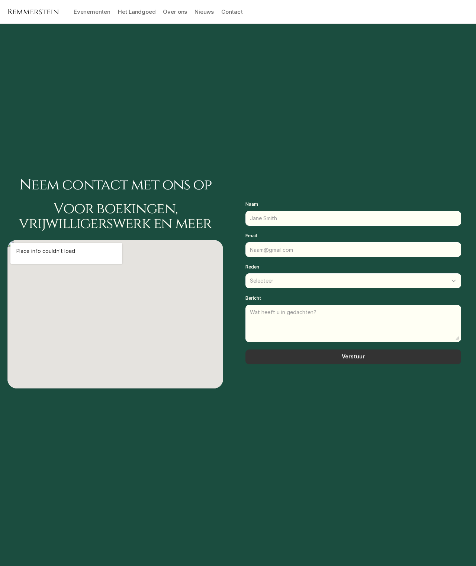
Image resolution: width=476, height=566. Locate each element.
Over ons (175, 11)
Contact (232, 11)
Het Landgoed (137, 11)
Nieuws (204, 11)
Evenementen (92, 11)
